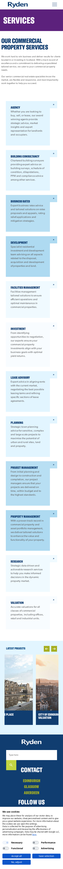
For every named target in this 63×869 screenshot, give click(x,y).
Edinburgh (31, 780)
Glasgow (31, 786)
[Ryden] (17, 5)
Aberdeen (31, 792)
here (34, 834)
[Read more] (31, 683)
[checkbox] (5, 842)
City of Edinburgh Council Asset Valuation (31, 716)
